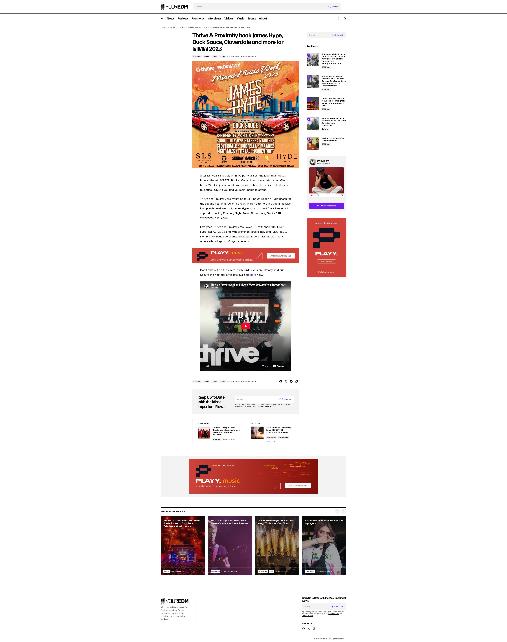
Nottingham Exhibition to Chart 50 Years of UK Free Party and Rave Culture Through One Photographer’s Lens (333, 59)
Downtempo (271, 437)
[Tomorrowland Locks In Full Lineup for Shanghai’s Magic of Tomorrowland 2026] (313, 103)
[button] (162, 18)
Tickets (222, 56)
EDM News (172, 27)
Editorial (325, 129)
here (253, 274)
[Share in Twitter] (286, 381)
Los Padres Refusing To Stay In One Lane (332, 139)
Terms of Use (266, 406)
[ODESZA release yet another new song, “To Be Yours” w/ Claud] (277, 545)
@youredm (323, 160)
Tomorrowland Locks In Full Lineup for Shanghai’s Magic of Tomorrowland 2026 (333, 102)
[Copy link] (296, 381)
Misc (271, 571)
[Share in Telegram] (291, 381)
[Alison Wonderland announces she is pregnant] (324, 545)
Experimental (283, 437)
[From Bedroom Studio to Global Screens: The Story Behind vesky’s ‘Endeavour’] (313, 123)
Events (206, 56)
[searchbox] (260, 6)
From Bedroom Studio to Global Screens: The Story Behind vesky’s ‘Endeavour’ (333, 121)
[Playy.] (253, 476)
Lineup (214, 56)
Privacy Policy (252, 406)
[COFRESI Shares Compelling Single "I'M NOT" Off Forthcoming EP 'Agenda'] (272, 432)
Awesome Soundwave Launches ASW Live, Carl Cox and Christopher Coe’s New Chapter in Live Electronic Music (333, 81)
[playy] (245, 255)
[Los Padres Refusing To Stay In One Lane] (313, 143)
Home (163, 27)
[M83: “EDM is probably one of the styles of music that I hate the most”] (230, 545)
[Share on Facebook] (280, 381)
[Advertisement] (326, 247)
